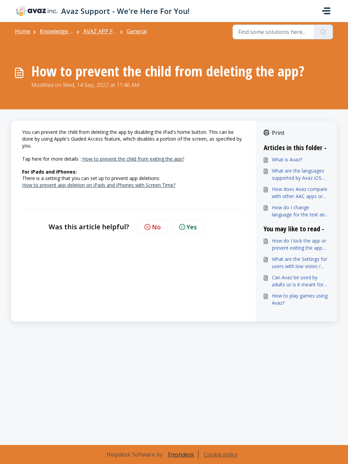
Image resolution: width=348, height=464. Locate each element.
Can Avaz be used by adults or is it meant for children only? (298, 281)
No (156, 227)
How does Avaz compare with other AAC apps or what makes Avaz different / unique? (299, 193)
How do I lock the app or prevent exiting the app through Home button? (299, 244)
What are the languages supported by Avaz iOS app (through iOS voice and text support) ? (298, 174)
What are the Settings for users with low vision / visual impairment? (299, 263)
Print (278, 133)
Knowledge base (61, 31)
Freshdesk (181, 454)
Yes (192, 227)
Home (22, 31)
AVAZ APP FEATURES (109, 31)
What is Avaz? (287, 159)
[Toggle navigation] (326, 11)
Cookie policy (221, 454)
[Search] (323, 31)
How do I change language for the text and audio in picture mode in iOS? (300, 211)
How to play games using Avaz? (300, 299)
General (137, 31)
